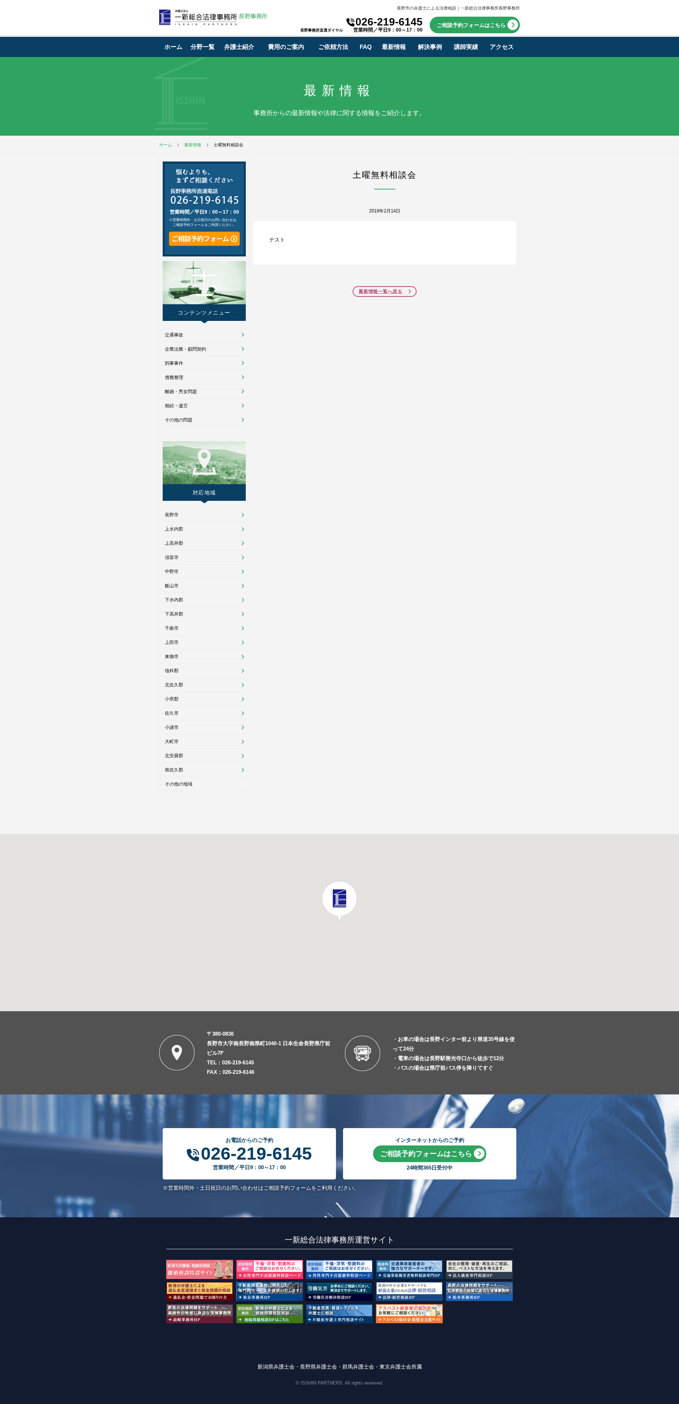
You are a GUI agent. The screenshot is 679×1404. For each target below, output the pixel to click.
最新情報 (394, 47)
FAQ (366, 47)
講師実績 (466, 47)
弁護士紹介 (239, 47)
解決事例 (430, 47)
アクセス (502, 47)
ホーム (173, 47)
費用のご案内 (286, 47)
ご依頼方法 (333, 47)
